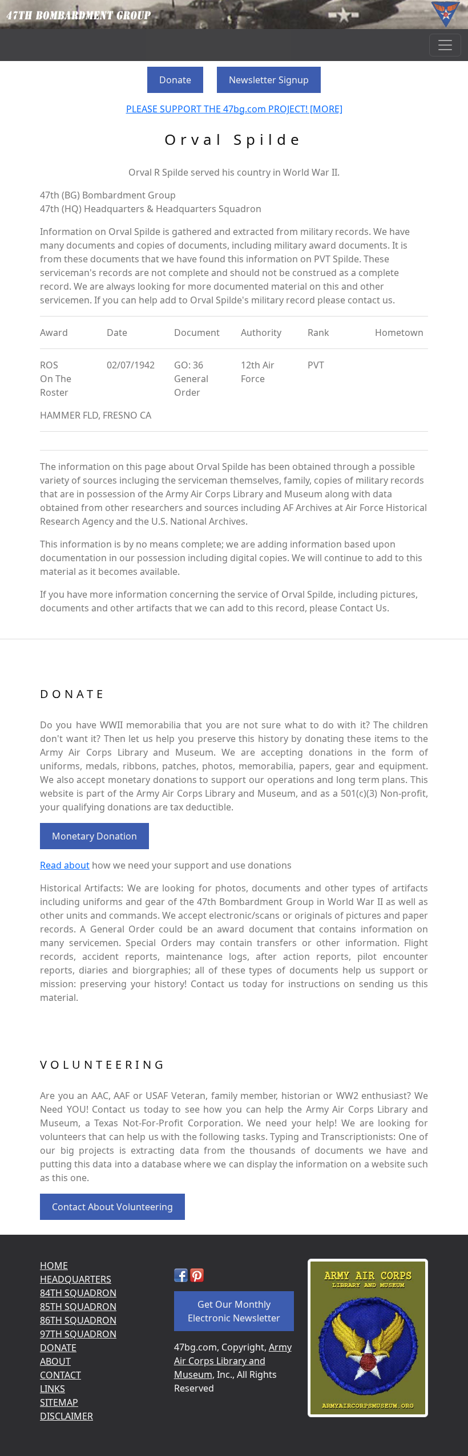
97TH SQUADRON (78, 1334)
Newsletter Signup (269, 80)
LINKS (52, 1388)
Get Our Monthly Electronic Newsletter (234, 1311)
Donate (175, 80)
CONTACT (60, 1375)
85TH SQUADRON (78, 1306)
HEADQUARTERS (75, 1279)
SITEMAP (59, 1402)
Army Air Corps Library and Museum (233, 1361)
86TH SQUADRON (78, 1320)
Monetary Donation (94, 836)
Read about (65, 865)
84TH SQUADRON (78, 1293)
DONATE (58, 1347)
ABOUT (55, 1361)
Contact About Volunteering (112, 1207)
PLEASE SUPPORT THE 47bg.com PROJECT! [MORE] (234, 109)
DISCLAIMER (66, 1416)
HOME (54, 1265)
